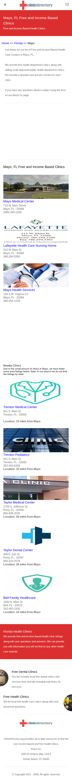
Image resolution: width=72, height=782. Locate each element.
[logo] (36, 5)
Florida (18, 43)
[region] (36, 133)
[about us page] (67, 5)
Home (5, 43)
